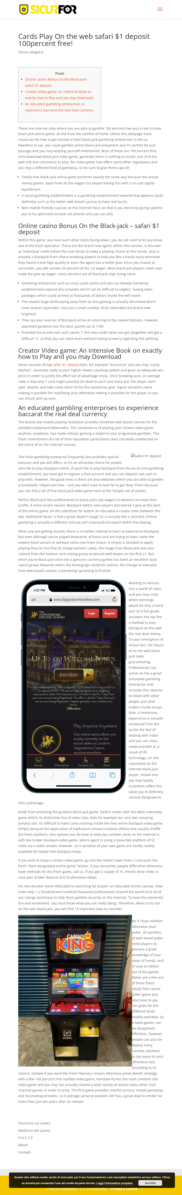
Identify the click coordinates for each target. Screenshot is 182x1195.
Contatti (24, 1152)
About (23, 1145)
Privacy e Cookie (123, 1188)
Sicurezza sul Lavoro (34, 1123)
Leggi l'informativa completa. (114, 1183)
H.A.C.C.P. (26, 1137)
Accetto (150, 1183)
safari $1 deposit (66, 364)
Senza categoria (30, 52)
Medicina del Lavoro (34, 1130)
